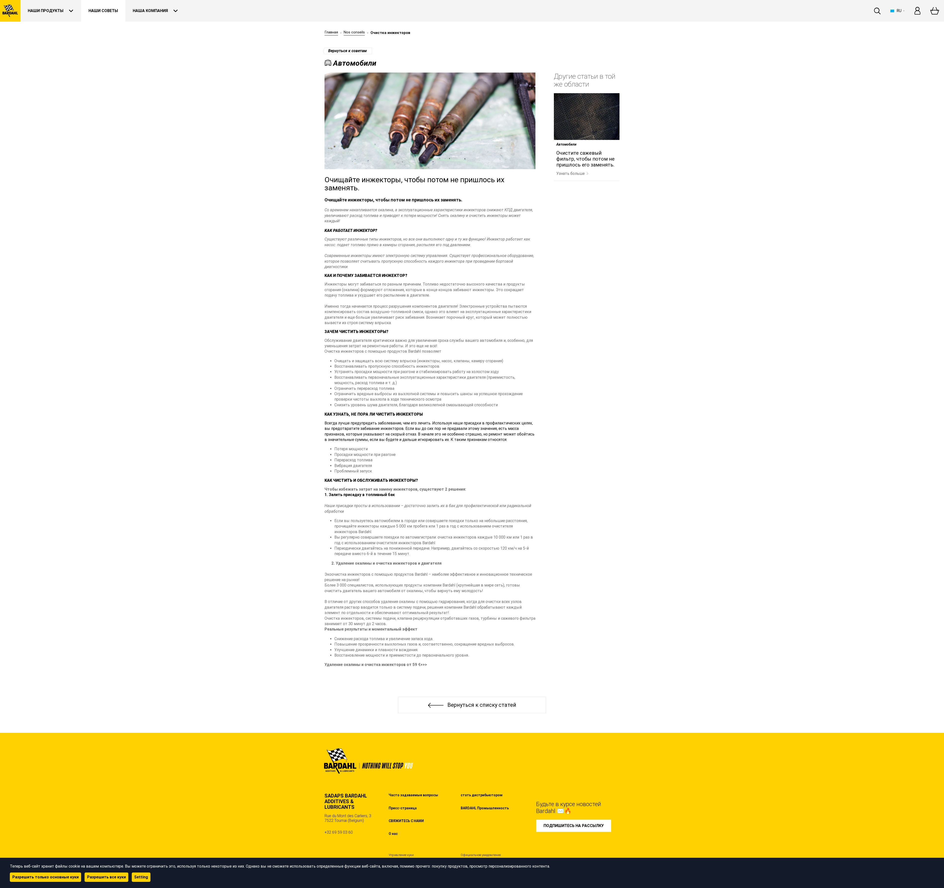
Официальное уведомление (481, 855)
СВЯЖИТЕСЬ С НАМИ (406, 821)
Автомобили (566, 144)
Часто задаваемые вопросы (413, 795)
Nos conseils (354, 32)
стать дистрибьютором (481, 795)
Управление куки (401, 855)
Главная (331, 32)
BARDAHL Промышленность (485, 808)
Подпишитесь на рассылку (574, 825)
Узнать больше (570, 173)
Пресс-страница (403, 808)
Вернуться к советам (347, 50)
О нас (393, 834)
